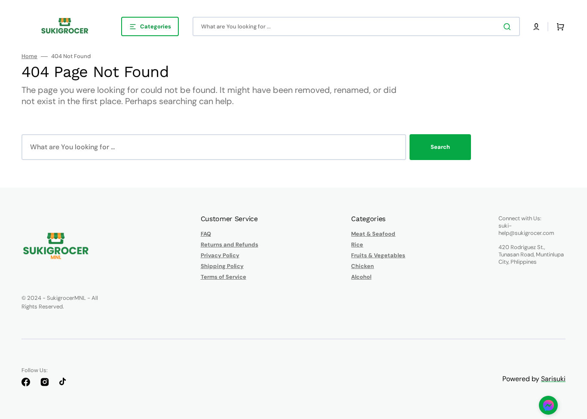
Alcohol (361, 276)
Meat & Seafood (373, 234)
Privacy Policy (220, 255)
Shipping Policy (222, 266)
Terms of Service (223, 276)
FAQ (206, 234)
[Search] (509, 26)
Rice (357, 244)
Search (440, 147)
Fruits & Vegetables (378, 255)
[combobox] (356, 26)
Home (29, 56)
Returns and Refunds (229, 244)
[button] (536, 26)
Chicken (362, 266)
